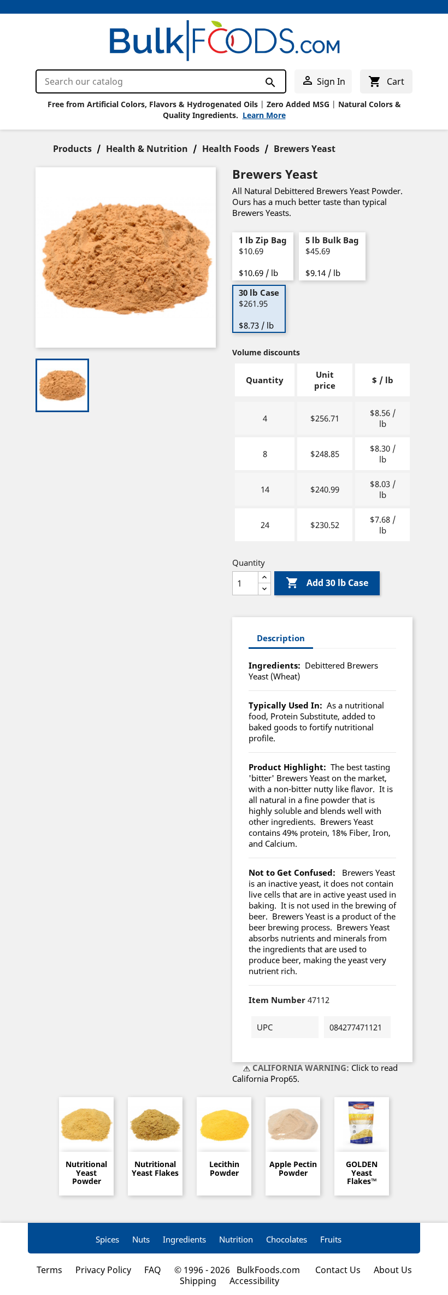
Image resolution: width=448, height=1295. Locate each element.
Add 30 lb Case (327, 582)
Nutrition (236, 1239)
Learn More (264, 115)
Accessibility (254, 1281)
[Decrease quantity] (264, 589)
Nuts (141, 1239)
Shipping (198, 1281)
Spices (107, 1239)
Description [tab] (281, 637)
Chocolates (286, 1239)
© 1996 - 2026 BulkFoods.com (238, 1270)
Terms (49, 1270)
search (269, 82)
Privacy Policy (103, 1270)
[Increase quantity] (264, 577)
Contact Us (338, 1270)
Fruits (330, 1239)
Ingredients (184, 1239)
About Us (393, 1270)
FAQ (152, 1270)
